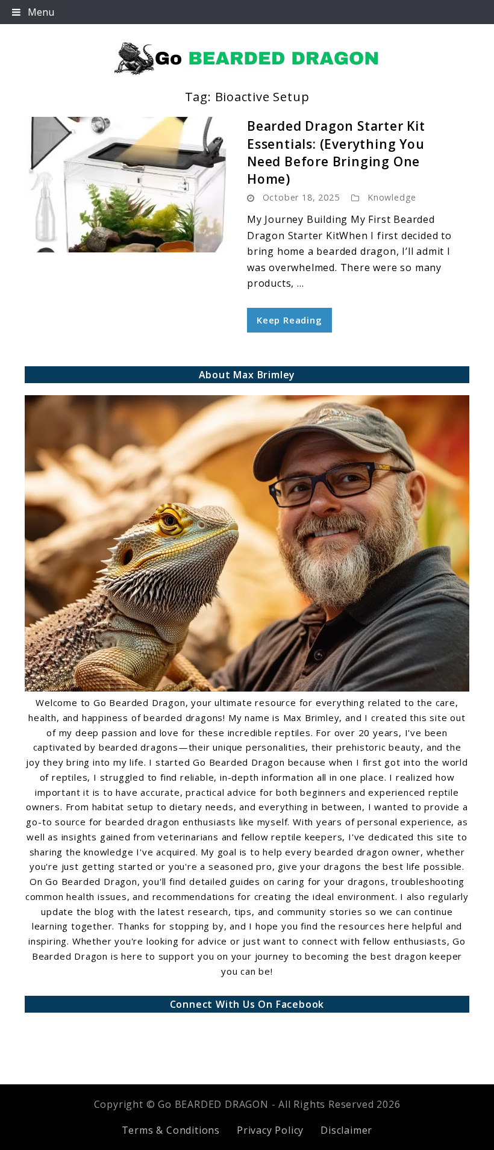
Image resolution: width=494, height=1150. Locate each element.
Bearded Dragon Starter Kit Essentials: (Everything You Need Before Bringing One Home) (336, 152)
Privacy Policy (270, 1130)
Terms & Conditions (171, 1130)
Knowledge (391, 197)
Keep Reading (289, 320)
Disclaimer (346, 1130)
